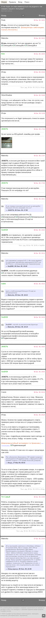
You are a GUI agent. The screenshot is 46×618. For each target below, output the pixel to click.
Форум (4, 2)
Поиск (26, 2)
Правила (12, 2)
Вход (20, 2)
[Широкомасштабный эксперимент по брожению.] (21, 443)
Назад (3, 16)
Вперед (42, 16)
